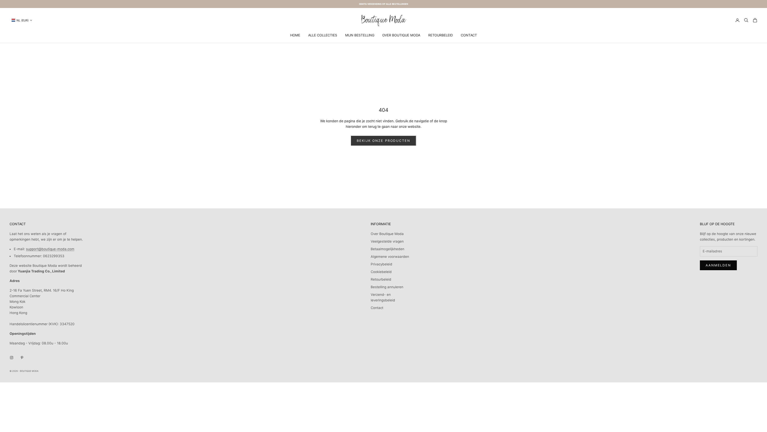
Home (295, 35)
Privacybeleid (381, 264)
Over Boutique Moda (401, 35)
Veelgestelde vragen (387, 241)
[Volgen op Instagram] (12, 358)
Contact (469, 35)
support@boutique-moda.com (50, 249)
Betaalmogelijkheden (387, 249)
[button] (22, 20)
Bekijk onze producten (383, 141)
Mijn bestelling (359, 35)
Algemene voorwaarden (390, 257)
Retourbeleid (440, 35)
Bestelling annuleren (387, 287)
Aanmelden (718, 265)
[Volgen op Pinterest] (22, 358)
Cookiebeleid (381, 272)
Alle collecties (322, 35)
